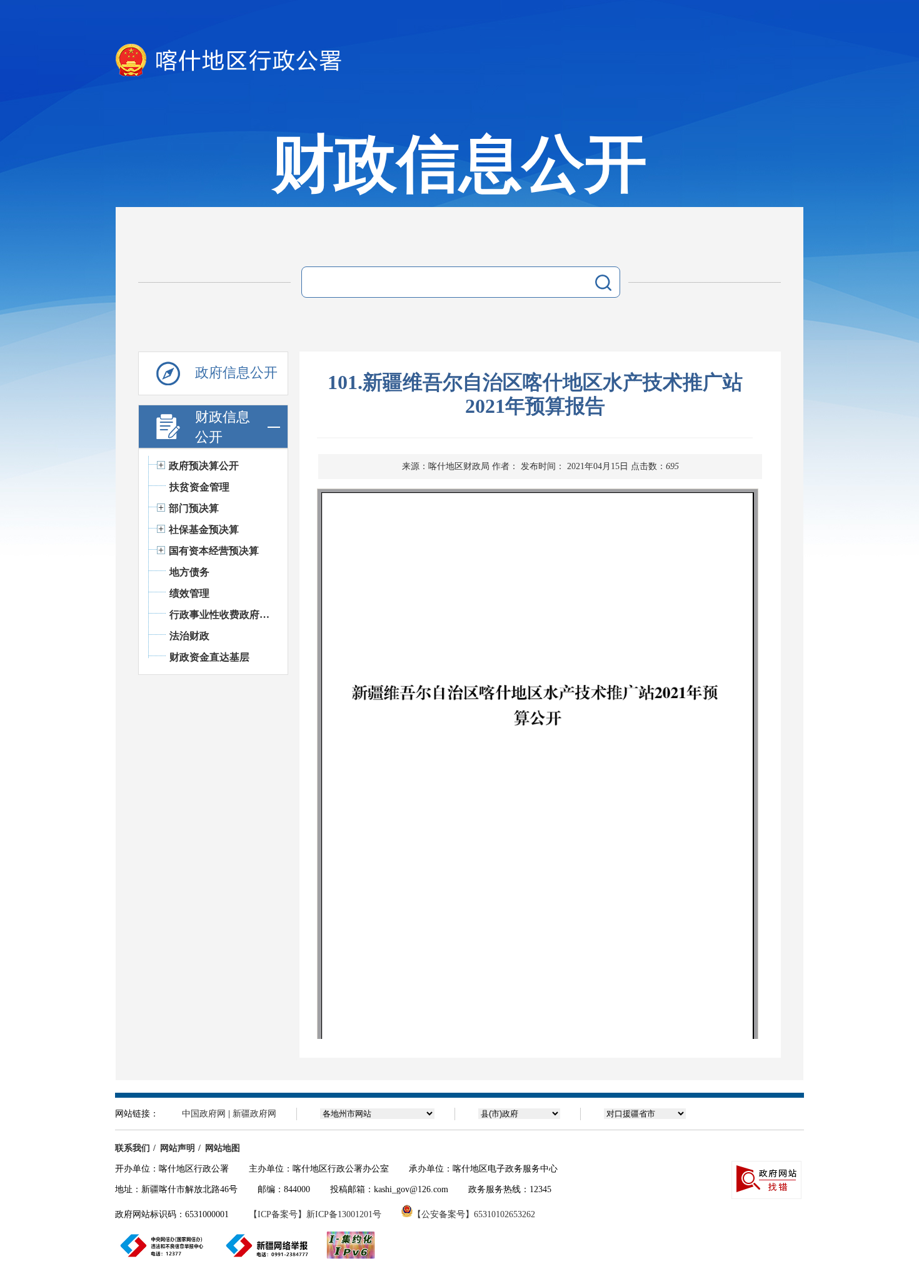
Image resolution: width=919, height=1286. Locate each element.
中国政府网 (204, 1113)
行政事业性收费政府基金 (222, 614)
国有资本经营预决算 (214, 550)
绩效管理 (189, 593)
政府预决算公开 (204, 465)
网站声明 (177, 1148)
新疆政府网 (254, 1113)
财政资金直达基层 (209, 657)
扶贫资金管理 (199, 487)
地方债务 (189, 572)
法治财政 (189, 635)
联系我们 (132, 1148)
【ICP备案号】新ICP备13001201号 (315, 1214)
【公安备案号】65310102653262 (474, 1214)
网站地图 (222, 1148)
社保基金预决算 (204, 529)
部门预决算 (194, 508)
